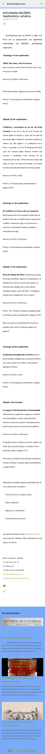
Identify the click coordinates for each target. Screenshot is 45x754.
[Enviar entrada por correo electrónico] (4, 586)
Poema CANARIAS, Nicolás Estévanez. (16, 638)
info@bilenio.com (33, 534)
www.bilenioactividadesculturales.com (16, 578)
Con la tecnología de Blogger (24, 751)
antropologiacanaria (16, 4)
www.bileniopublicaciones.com (13, 574)
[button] (4, 24)
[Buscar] (41, 4)
